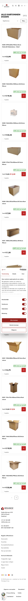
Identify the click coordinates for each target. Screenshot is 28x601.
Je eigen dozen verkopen (7, 562)
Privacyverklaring (10, 593)
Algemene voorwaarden (9, 589)
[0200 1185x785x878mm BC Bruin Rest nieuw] (14, 190)
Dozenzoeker (4, 539)
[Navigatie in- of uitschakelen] (2, 5)
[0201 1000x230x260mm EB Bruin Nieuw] (14, 230)
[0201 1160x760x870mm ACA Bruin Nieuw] (14, 425)
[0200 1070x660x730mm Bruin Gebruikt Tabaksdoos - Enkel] (14, 34)
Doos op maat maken (6, 551)
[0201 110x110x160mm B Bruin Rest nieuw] (14, 386)
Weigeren (14, 330)
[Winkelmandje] (19, 5)
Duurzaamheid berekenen (7, 545)
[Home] (8, 5)
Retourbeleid (21, 589)
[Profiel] (16, 5)
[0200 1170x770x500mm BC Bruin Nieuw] (14, 151)
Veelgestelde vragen (6, 559)
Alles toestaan (14, 320)
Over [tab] (23, 273)
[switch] (24, 304)
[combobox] (10, 21)
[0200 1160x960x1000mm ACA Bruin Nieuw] (14, 73)
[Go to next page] (16, 497)
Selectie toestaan (14, 325)
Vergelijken (6, 60)
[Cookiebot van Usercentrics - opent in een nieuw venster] (20, 270)
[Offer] (22, 5)
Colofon (20, 593)
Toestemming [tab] (5, 273)
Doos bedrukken (5, 548)
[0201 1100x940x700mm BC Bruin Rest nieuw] (14, 347)
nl (24, 5)
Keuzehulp (3, 542)
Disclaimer (18, 596)
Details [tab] (14, 273)
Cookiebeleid (10, 596)
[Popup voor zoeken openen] (13, 5)
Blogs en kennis (5, 565)
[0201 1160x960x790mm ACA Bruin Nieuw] (14, 465)
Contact (3, 568)
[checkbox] (3, 60)
